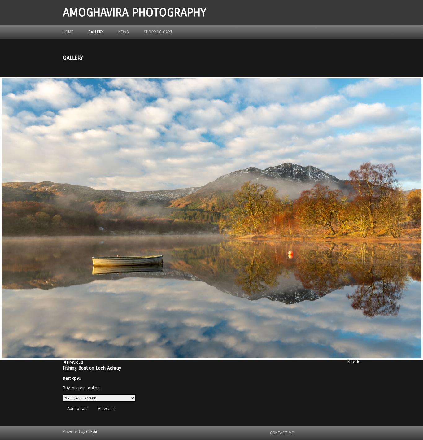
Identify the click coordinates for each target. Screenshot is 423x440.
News (123, 32)
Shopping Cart (158, 32)
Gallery (95, 32)
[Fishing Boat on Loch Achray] (211, 218)
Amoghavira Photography (134, 13)
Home (68, 32)
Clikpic (92, 431)
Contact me (282, 433)
